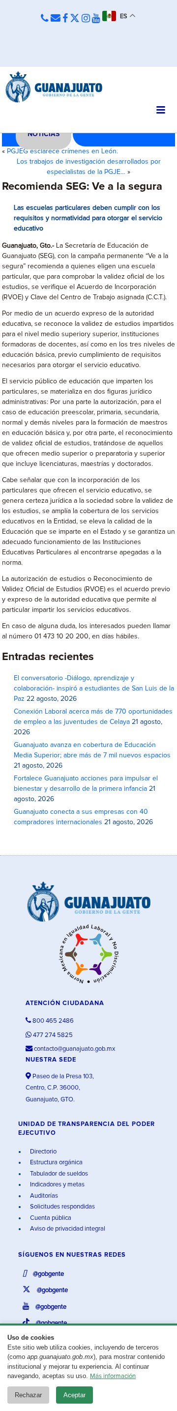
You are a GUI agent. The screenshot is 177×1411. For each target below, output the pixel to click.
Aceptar (74, 1395)
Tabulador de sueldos (58, 1174)
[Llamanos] (45, 19)
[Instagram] (86, 19)
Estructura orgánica (56, 1162)
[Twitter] (75, 19)
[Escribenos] (55, 18)
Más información (113, 1376)
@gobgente (47, 1274)
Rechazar (28, 1395)
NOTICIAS (43, 134)
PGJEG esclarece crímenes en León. (62, 151)
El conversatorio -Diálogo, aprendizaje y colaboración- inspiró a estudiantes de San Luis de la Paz (94, 688)
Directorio (43, 1152)
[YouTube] (96, 19)
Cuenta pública (50, 1218)
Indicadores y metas (57, 1184)
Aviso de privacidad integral (67, 1229)
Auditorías (43, 1196)
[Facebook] (65, 19)
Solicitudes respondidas (62, 1207)
